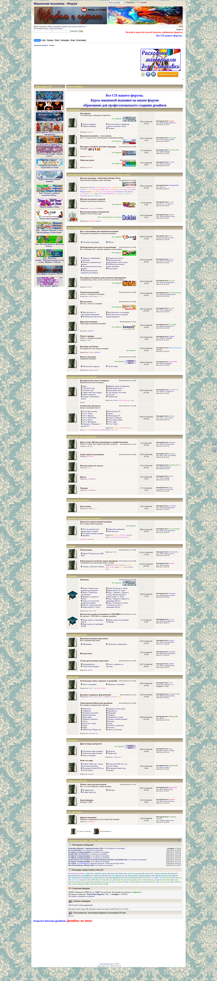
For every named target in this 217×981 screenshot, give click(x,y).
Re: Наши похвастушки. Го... (166, 553)
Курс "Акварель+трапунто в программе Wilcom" (117, 600)
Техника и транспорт (116, 725)
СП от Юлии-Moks (90, 418)
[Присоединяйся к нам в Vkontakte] (153, 76)
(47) (146, 877)
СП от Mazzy (88, 420)
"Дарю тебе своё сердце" (92, 392)
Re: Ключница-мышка (164, 467)
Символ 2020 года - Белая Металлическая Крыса (92, 765)
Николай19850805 (108, 193)
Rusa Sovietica (101, 688)
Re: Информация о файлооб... (166, 123)
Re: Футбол (160, 718)
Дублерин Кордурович (94, 195)
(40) (97, 882)
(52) (74, 875)
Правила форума (89, 126)
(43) (86, 877)
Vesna (172, 640)
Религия (111, 721)
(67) (76, 877)
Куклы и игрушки (89, 755)
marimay (89, 189)
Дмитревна (114, 189)
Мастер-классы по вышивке (118, 312)
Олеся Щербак (175, 529)
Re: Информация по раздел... (166, 595)
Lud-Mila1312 (92, 479)
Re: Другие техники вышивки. (79, 852)
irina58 (102, 189)
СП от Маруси (88, 416)
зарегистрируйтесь (78, 26)
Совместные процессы (90, 406)
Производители (89, 664)
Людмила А (137, 892)
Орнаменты (112, 711)
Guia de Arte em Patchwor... (165, 489)
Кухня (85, 721)
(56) (154, 877)
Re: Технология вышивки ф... (166, 507)
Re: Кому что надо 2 (163, 767)
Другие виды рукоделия (91, 744)
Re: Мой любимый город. (165, 789)
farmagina (83, 191)
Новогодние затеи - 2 (116, 388)
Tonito (100, 193)
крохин (91, 193)
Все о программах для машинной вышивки (99, 231)
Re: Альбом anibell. (163, 565)
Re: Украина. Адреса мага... (166, 820)
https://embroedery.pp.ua (107, 964)
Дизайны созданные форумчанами (95, 695)
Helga (125, 189)
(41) (116, 877)
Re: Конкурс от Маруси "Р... (166, 391)
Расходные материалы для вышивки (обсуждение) (103, 278)
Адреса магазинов (88, 817)
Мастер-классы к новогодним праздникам (90, 313)
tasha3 (172, 308)
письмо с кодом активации (52, 28)
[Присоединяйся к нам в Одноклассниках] (143, 76)
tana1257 (83, 189)
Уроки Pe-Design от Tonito (117, 588)
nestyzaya (129, 535)
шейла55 (113, 696)
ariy (171, 487)
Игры (85, 386)
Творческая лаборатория (117, 644)
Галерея (111, 128)
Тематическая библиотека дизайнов (96, 703)
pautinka (172, 651)
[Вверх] (214, 443)
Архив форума (86, 800)
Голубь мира (113, 366)
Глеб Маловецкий (175, 292)
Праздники (112, 713)
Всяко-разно (112, 269)
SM (93, 189)
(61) (85, 880)
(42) (154, 882)
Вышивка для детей (90, 713)
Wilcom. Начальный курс (92, 605)
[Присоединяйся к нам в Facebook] (148, 76)
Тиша (95, 696)
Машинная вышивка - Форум (55, 3)
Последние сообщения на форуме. (81, 896)
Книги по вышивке (90, 684)
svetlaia (128, 187)
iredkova (91, 370)
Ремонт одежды (87, 336)
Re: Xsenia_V (161, 187)
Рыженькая (92, 221)
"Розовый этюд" (89, 388)
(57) (98, 873)
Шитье (83, 477)
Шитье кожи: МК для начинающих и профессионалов (104, 442)
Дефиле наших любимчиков (118, 386)
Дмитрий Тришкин (176, 348)
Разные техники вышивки (117, 719)
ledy (96, 733)
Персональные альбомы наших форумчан (99, 561)
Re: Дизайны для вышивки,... (166, 696)
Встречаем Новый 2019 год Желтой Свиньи (92, 769)
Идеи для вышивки (88, 322)
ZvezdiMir (173, 324)
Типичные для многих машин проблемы (115, 265)
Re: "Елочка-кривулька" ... (165, 310)
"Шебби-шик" (113, 397)
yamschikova (115, 187)
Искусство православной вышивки (96, 522)
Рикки (172, 214)
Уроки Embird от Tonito (91, 607)
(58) (162, 873)
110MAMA (173, 506)
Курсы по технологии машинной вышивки (90, 602)
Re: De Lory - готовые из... (165, 204)
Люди (85, 725)
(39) (100, 877)
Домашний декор (89, 715)
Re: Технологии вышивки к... (166, 642)
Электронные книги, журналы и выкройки (99, 681)
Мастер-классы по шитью (91, 466)
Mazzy (93, 191)
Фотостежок (85, 506)
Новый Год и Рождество (92, 730)
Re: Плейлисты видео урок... (166, 621)
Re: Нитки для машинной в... (166, 282)
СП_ (171, 236)
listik (113, 567)
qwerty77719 (174, 389)
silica (95, 688)
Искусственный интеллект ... (166, 238)
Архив (110, 414)
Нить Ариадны (118, 191)
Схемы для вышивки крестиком (94, 661)
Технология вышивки (89, 292)
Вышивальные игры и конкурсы (94, 381)
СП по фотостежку (90, 411)
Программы (87, 644)
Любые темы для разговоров (93, 784)
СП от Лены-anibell (115, 420)
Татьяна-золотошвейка (117, 537)
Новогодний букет (115, 390)
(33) (94, 880)
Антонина (122, 565)
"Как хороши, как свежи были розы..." (116, 394)
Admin (172, 121)
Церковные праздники (116, 529)
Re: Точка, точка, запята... (165, 418)
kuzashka (103, 187)
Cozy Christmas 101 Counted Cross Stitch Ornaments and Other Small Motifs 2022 (97, 859)
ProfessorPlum (174, 150)
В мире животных (89, 792)
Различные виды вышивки (93, 751)
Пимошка (122, 187)
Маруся (133, 189)
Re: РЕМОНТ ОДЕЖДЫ (164, 338)
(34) (170, 877)
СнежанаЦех (127, 193)
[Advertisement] (87, 65)
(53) (114, 873)
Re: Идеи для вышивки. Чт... (166, 326)
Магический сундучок (91, 366)
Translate (143, 2)
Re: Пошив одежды (163, 478)
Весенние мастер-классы (92, 317)
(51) (149, 873)
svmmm (86, 193)
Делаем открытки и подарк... (166, 750)
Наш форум (85, 113)
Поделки (111, 751)
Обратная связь (87, 160)
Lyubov (97, 187)
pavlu (128, 189)
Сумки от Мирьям (115, 418)
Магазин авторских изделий (92, 199)
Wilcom (111, 242)
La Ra (120, 189)
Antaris (172, 416)
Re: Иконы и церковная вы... (166, 665)
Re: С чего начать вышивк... (166, 139)
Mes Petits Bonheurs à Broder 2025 (81, 865)
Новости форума (89, 124)
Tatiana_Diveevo (175, 465)
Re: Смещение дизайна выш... (167, 294)
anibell (133, 187)
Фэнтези (111, 728)
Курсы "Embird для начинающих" (89, 594)
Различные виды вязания (92, 753)
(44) (147, 875)
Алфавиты (87, 711)
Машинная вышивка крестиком (94, 639)
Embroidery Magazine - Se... (166, 684)
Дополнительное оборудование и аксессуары (117, 261)
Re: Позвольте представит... (166, 444)
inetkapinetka (174, 552)
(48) (106, 873)
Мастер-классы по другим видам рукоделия (117, 316)
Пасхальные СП (114, 411)
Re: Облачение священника (166, 530)
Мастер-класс (86, 302)
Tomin (125, 191)
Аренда (159, 349)
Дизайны (86, 535)
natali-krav (91, 331)
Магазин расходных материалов (94, 212)
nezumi (172, 280)
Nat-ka (120, 193)
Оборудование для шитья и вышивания (98, 247)
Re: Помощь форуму (164, 164)
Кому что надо (86, 760)
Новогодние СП (114, 416)
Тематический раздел (91, 666)
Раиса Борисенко (108, 191)
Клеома (90, 132)
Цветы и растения (115, 730)
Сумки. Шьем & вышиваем (92, 454)
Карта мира (87, 717)
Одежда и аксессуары (116, 709)
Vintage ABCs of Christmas (78, 854)
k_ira (171, 476)
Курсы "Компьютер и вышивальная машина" (90, 589)
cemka (96, 193)
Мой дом (111, 790)
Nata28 (89, 191)
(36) (133, 882)
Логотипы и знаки (89, 723)
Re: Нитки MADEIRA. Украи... (166, 216)
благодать (99, 191)
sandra (172, 162)
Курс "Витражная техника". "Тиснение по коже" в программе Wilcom (117, 605)
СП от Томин (87, 414)
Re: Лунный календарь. (164, 363)
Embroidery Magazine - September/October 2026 (85, 848)
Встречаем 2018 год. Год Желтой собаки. (116, 765)
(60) (166, 882)
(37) (86, 875)
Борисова (91, 456)
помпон (90, 670)
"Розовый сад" (88, 390)
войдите (65, 26)
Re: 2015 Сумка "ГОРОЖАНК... (167, 455)
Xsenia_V (108, 189)
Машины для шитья (115, 258)
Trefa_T (91, 688)
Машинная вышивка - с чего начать (96, 136)
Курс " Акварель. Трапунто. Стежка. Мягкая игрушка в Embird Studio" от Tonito (117, 595)
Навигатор (87, 709)
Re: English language (163, 151)
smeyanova (90, 539)
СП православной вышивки (93, 533)
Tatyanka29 (83, 195)
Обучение (84, 580)
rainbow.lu (173, 137)
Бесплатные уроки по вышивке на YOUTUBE (100, 614)
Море (85, 728)
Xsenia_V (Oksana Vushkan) (93, 567)
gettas (96, 370)
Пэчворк (84, 488)
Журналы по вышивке (116, 684)
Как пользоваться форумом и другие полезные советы (117, 125)
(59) (89, 873)
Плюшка (172, 593)
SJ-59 (172, 259)
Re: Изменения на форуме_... (166, 801)
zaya (116, 193)
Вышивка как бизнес (89, 346)
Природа (111, 715)
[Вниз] (214, 450)
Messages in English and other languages (98, 147)
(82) (139, 873)
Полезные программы (91, 242)
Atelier (172, 664)
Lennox (108, 187)
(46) (105, 875)
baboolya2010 (174, 185)
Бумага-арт (112, 753)
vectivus (172, 453)
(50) (155, 880)
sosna (82, 193)
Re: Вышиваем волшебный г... (166, 653)
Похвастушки (86, 550)
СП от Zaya (112, 422)
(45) (130, 873)
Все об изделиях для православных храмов (90, 530)
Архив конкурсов (89, 394)
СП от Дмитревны (89, 422)
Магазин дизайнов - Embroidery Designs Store (100, 178)
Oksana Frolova (175, 694)
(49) (103, 880)
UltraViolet (92, 187)
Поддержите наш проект (168, 74)
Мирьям (130, 191)
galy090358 (173, 361)
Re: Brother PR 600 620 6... (165, 261)
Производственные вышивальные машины (89, 272)
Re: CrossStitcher (74, 850)
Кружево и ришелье (90, 719)
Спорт (110, 723)
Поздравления (88, 790)
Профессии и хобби (115, 717)
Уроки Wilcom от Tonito (116, 590)
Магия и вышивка (88, 357)
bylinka (172, 336)
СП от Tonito (112, 424)
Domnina (97, 189)
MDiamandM (174, 716)
